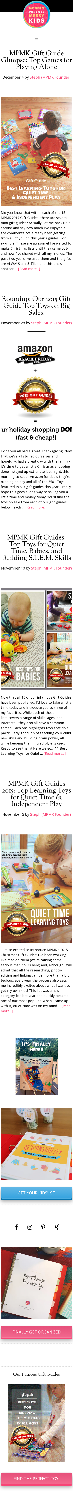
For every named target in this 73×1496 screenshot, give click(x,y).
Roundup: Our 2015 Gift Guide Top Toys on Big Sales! (36, 306)
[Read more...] (29, 268)
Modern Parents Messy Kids (36, 14)
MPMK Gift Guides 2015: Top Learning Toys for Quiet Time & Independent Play (36, 794)
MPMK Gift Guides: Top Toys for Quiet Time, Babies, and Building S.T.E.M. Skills (36, 548)
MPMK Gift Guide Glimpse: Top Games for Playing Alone (36, 60)
